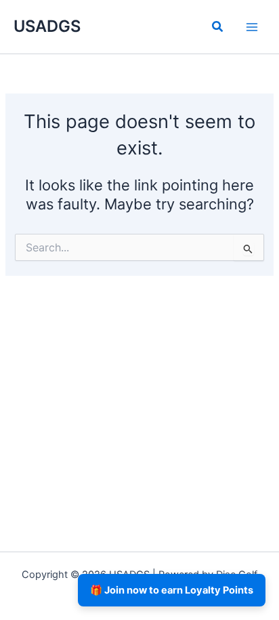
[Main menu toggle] (251, 26)
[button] (218, 28)
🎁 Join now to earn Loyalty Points (171, 590)
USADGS (47, 26)
